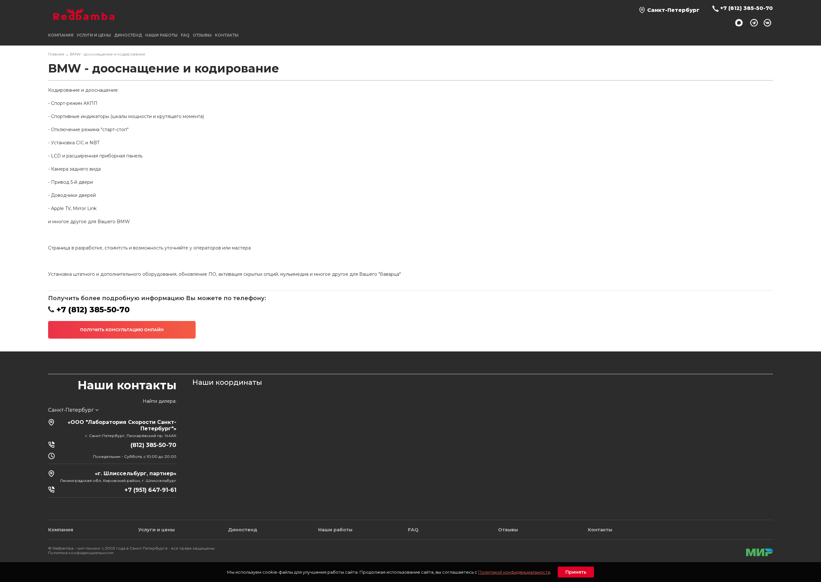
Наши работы (161, 35)
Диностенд (128, 35)
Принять (575, 572)
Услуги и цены (156, 530)
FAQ (185, 35)
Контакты (227, 35)
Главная (56, 54)
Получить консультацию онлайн (122, 329)
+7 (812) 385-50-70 (746, 8)
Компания (60, 530)
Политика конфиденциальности (81, 552)
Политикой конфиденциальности (514, 572)
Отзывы (202, 35)
